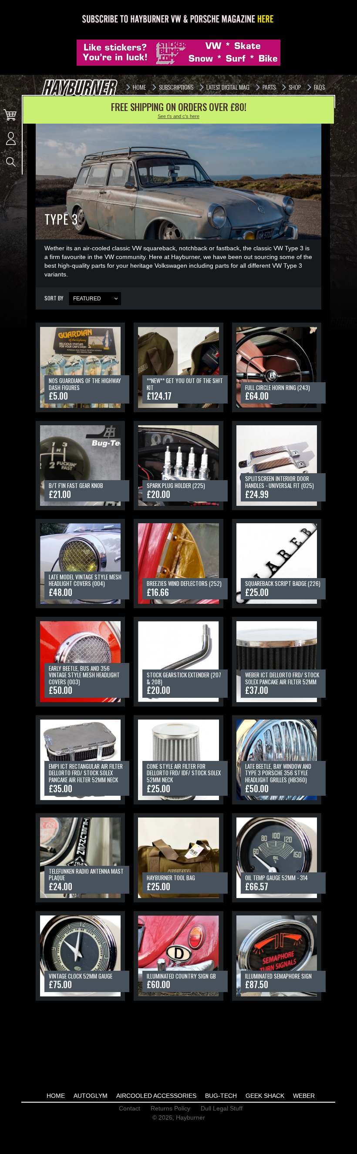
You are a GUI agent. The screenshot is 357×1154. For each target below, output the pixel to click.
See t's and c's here (178, 116)
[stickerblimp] (178, 52)
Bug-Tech (221, 1095)
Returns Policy (170, 1108)
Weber (304, 1095)
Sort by (53, 298)
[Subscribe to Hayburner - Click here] (178, 19)
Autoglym (91, 1095)
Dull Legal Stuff (221, 1108)
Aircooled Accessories (156, 1095)
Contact (129, 1108)
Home (56, 1095)
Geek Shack (265, 1095)
